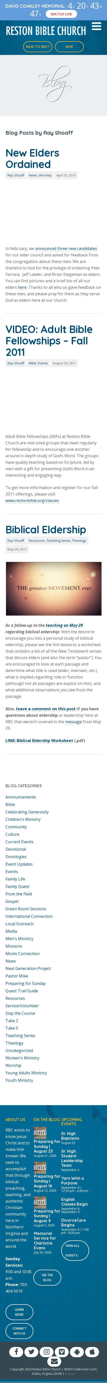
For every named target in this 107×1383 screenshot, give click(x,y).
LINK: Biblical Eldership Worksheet (39, 740)
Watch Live (61, 13)
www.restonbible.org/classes (32, 500)
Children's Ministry (23, 819)
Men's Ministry (19, 938)
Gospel (11, 901)
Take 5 (11, 1028)
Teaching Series (59, 540)
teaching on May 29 (64, 625)
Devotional (15, 849)
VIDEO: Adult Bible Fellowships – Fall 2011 (49, 341)
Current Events (19, 841)
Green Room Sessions (25, 909)
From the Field (18, 894)
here (22, 287)
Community (16, 827)
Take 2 (11, 1020)
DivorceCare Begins (73, 1222)
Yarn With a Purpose (72, 1180)
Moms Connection (22, 953)
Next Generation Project (28, 968)
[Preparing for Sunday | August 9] (40, 1202)
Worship (45, 175)
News (33, 175)
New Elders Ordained (32, 158)
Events (43, 363)
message (73, 721)
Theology (79, 540)
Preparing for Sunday (25, 983)
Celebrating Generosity (27, 812)
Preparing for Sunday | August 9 (47, 1216)
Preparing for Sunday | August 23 (47, 1146)
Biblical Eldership (45, 529)
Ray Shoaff (15, 175)
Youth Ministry (19, 1080)
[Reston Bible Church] (46, 30)
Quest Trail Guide (21, 991)
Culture (12, 834)
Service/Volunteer (22, 1005)
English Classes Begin (74, 1202)
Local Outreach (19, 923)
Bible (32, 363)
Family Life (15, 879)
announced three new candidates (66, 248)
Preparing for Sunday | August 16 (47, 1181)
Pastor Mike (16, 976)
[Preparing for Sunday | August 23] (40, 1132)
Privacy (70, 1374)
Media (11, 931)
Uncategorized (19, 1050)
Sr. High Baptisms (70, 1136)
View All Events (72, 1250)
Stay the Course (20, 1013)
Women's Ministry (22, 1058)
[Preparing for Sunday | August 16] (40, 1167)
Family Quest (17, 886)
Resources (37, 540)
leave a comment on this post (46, 709)
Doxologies (16, 856)
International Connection (29, 916)
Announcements (20, 797)
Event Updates (19, 864)
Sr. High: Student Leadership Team (72, 1158)
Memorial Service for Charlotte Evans (45, 1240)
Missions (13, 946)
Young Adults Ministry (26, 1073)
